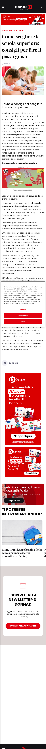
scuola (24, 222)
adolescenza (22, 128)
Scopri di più (14, 500)
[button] (3, 7)
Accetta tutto (23, 315)
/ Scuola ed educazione (13, 31)
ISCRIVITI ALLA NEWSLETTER (23, 625)
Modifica (23, 309)
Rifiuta (23, 321)
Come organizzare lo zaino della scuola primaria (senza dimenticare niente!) (22, 553)
